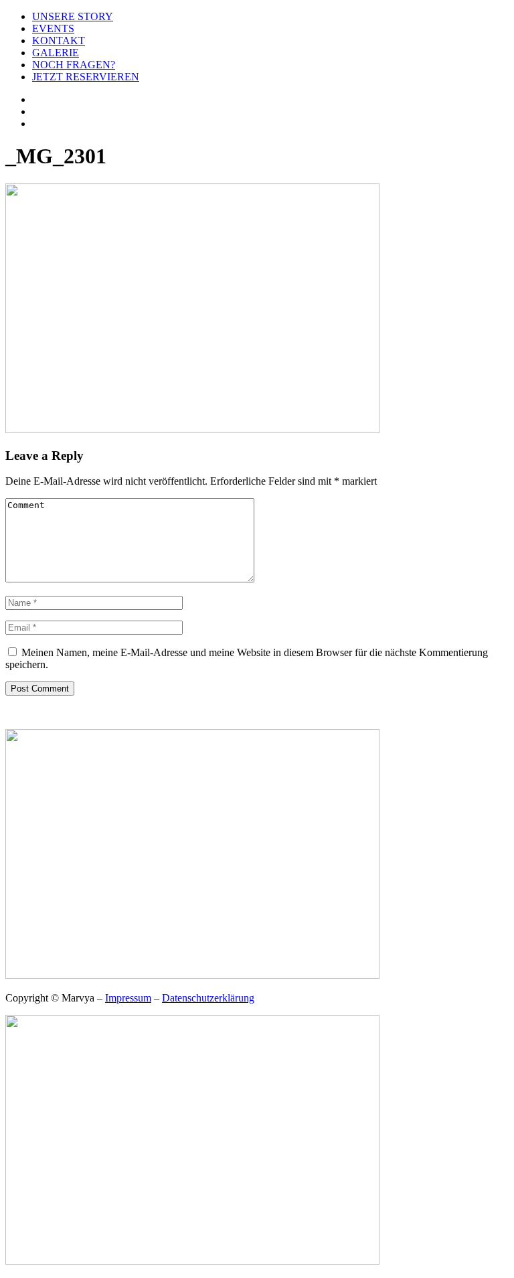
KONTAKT (58, 40)
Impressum (128, 998)
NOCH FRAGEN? (73, 64)
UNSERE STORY (72, 16)
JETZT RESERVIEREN (85, 76)
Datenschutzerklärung (208, 998)
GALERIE (55, 52)
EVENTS (53, 28)
